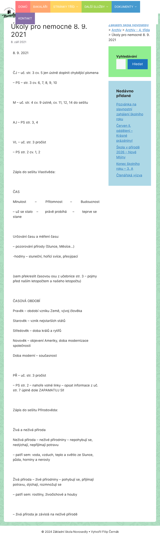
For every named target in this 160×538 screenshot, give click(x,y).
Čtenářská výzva (129, 175)
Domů (22, 7)
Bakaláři (40, 7)
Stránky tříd (64, 7)
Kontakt (25, 18)
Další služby (94, 7)
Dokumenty (124, 7)
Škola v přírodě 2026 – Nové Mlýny (128, 152)
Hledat (137, 64)
